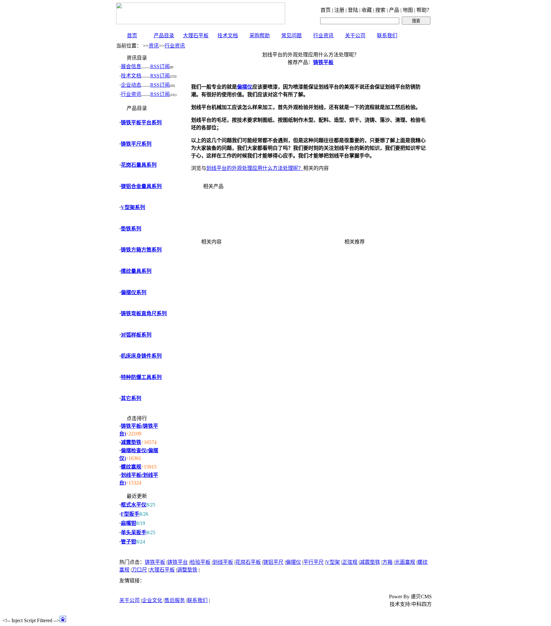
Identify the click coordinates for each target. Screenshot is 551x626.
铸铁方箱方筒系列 (141, 249)
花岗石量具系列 (139, 165)
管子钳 (128, 541)
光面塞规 (405, 562)
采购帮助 (259, 35)
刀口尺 (139, 569)
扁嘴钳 (128, 523)
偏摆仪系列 (133, 292)
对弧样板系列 (136, 335)
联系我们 (387, 35)
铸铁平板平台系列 (141, 122)
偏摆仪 (293, 562)
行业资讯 (323, 35)
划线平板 (223, 562)
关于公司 (355, 35)
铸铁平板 (155, 562)
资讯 (154, 45)
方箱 (387, 562)
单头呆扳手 (133, 532)
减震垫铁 (131, 442)
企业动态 (131, 85)
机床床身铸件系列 (141, 356)
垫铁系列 (131, 228)
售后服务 (175, 600)
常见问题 (291, 35)
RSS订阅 (160, 66)
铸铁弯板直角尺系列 (144, 313)
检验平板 (200, 562)
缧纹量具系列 (136, 271)
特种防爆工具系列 (141, 377)
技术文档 (227, 35)
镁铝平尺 (273, 562)
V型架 (333, 562)
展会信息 (131, 66)
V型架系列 (133, 207)
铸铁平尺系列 (136, 144)
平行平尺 (313, 562)
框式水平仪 (133, 504)
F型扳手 (130, 514)
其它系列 (131, 398)
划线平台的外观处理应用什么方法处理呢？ (254, 168)
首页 (132, 35)
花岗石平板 (248, 562)
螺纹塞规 (131, 467)
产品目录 (164, 35)
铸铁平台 (177, 562)
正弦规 (349, 562)
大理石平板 (196, 35)
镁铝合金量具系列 (141, 186)
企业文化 (152, 600)
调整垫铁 (187, 569)
